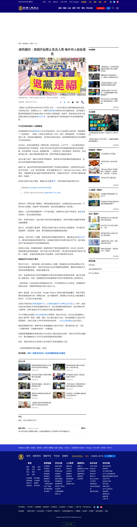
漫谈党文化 (106, 494)
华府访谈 (47, 481)
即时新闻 (29, 480)
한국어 (109, 448)
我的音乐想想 (94, 491)
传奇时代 (105, 468)
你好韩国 (93, 471)
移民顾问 (52, 111)
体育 (39, 469)
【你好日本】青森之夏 (108, 178)
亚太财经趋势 (48, 489)
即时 (78, 8)
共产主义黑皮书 (94, 273)
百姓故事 (105, 491)
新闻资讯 (25, 43)
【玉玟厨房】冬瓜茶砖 (108, 154)
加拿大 (33, 448)
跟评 (83, 428)
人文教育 (69, 463)
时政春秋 (58, 473)
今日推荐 (92, 112)
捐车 (100, 2)
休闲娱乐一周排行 (95, 150)
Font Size (77, 102)
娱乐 (39, 467)
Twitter (114, 2)
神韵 (44, 2)
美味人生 (93, 476)
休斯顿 (50, 448)
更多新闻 (116, 185)
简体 (65, 2)
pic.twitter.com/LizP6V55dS (40, 188)
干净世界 (49, 511)
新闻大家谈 (58, 466)
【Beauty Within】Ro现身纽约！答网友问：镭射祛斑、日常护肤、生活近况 (109, 171)
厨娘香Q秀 (93, 483)
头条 (69, 8)
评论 (27, 472)
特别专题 (92, 261)
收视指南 (38, 507)
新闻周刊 (47, 478)
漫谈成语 (69, 476)
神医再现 (80, 476)
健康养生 (81, 463)
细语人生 (58, 494)
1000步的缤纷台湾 (95, 487)
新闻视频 (47, 463)
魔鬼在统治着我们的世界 (110, 476)
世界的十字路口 (60, 486)
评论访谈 (89, 8)
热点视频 (37, 478)
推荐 (74, 8)
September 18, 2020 (52, 193)
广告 (90, 2)
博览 (83, 8)
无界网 (91, 511)
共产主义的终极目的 (109, 473)
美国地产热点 (70, 483)
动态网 (85, 511)
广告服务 (70, 507)
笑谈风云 (69, 468)
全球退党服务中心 (38, 304)
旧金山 (60, 448)
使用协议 (54, 507)
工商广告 (105, 499)
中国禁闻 (47, 471)
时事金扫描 (58, 471)
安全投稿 (62, 507)
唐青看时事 (58, 483)
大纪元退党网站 (41, 315)
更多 (106, 511)
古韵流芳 (69, 471)
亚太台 (67, 448)
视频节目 (47, 456)
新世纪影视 (99, 511)
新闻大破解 (58, 478)
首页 (19, 43)
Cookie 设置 (68, 524)
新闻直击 (47, 476)
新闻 (60, 8)
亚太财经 (47, 491)
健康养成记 (80, 473)
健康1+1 (80, 466)
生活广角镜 (93, 466)
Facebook (111, 2)
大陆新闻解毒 (59, 491)
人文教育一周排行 (95, 190)
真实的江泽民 (107, 481)
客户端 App (87, 507)
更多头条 (116, 107)
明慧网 (78, 511)
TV (109, 8)
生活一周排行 (94, 214)
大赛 (49, 2)
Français (89, 448)
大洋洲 (45, 448)
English (81, 448)
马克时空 (58, 489)
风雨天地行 (106, 486)
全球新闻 (47, 466)
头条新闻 (92, 50)
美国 (31, 43)
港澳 (33, 467)
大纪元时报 (40, 511)
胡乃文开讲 (80, 471)
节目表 (57, 456)
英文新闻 (83, 2)
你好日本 (93, 468)
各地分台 (55, 2)
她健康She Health (83, 468)
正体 (62, 2)
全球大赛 (37, 485)
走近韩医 (80, 478)
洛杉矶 (39, 448)
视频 (64, 8)
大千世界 (93, 481)
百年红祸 (92, 265)
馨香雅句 (69, 473)
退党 (53, 181)
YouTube (118, 2)
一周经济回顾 (48, 483)
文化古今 (69, 481)
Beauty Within (94, 478)
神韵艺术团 (30, 511)
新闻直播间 (101, 8)
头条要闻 (29, 478)
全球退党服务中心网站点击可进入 (60, 304)
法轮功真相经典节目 (95, 269)
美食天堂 (93, 473)
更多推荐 (116, 145)
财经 (33, 472)
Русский (96, 448)
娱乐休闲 (93, 463)
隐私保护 (46, 507)
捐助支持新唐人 (77, 456)
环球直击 (47, 468)
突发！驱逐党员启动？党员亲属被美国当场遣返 (46, 353)
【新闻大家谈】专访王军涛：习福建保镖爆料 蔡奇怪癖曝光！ (109, 93)
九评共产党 (106, 478)
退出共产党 (40, 117)
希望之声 (57, 511)
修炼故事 (105, 496)
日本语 (103, 448)
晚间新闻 (47, 473)
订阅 (110, 456)
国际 (27, 467)
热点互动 (58, 468)
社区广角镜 (47, 486)
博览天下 (29, 483)
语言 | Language (74, 2)
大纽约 (27, 448)
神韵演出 (29, 485)
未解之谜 (69, 466)
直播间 (65, 456)
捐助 (95, 2)
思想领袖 (58, 476)
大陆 (27, 474)
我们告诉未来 (107, 466)
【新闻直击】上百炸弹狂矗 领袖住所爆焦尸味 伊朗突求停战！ (110, 69)
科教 (33, 474)
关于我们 (30, 507)
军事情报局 (58, 481)
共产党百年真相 (107, 471)
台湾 (33, 469)
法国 (55, 448)
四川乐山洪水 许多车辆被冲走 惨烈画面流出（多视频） (109, 101)
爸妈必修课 (69, 478)
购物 (105, 2)
